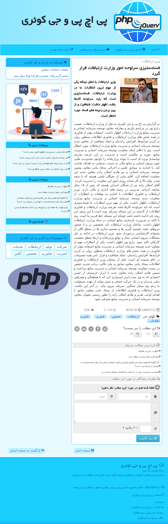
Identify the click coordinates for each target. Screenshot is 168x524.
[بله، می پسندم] (156, 333)
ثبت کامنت (146, 438)
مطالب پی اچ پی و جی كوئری (150, 517)
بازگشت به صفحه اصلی (25, 450)
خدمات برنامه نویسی (60, 49)
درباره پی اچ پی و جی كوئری (93, 49)
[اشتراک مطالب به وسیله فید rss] (77, 328)
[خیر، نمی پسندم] (137, 333)
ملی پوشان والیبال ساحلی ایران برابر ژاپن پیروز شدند (43, 157)
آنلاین (17, 253)
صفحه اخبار (83, 450)
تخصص (116, 316)
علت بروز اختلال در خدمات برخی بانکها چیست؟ (48, 169)
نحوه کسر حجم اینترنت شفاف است (143, 357)
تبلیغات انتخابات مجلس (54, 69)
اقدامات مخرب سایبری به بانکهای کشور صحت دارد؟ (45, 152)
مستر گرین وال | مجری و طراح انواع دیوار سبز (41, 75)
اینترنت (62, 253)
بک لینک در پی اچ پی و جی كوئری (147, 507)
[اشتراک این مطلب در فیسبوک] (98, 328)
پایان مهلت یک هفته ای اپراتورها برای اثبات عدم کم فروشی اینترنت (41, 209)
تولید (49, 247)
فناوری (100, 316)
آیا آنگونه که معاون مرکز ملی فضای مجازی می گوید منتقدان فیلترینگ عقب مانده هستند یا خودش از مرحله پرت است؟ (120, 364)
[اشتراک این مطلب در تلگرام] (105, 328)
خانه (154, 49)
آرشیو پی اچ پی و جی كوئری (129, 49)
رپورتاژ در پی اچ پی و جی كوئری (148, 512)
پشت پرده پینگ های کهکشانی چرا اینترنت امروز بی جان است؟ (40, 163)
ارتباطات (127, 132)
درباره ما (159, 501)
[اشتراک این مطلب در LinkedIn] (84, 328)
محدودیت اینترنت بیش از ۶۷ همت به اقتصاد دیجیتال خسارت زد (130, 372)
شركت (62, 247)
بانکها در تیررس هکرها (149, 351)
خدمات (18, 247)
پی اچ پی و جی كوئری (64, 19)
